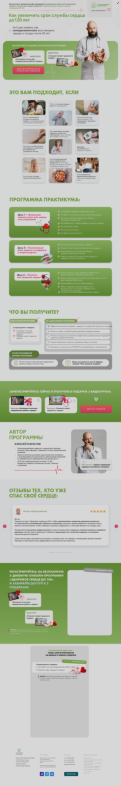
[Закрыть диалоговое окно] (118, 3)
